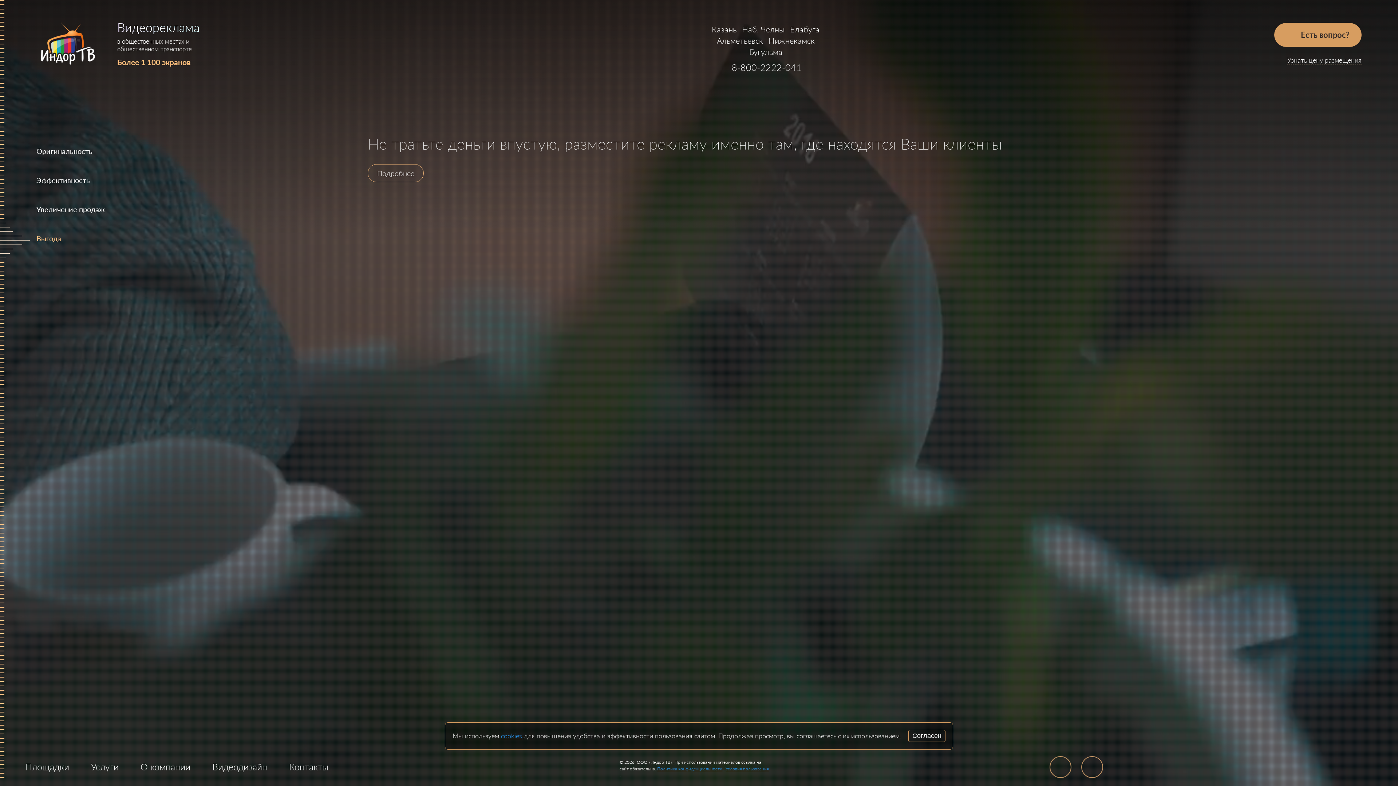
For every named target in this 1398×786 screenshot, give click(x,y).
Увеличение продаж (70, 209)
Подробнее (395, 173)
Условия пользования (747, 768)
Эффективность (63, 180)
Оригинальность (64, 151)
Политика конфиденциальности (689, 768)
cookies (511, 736)
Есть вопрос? (1324, 35)
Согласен (926, 735)
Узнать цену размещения (1324, 60)
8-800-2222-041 (767, 67)
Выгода (48, 238)
